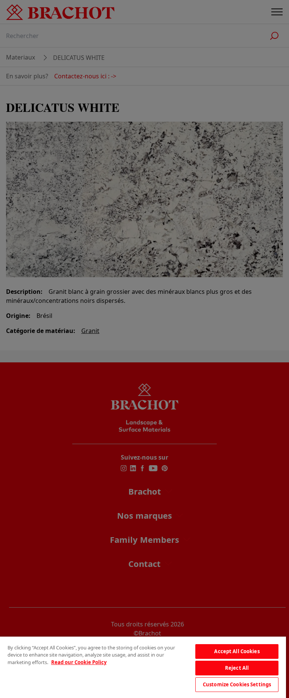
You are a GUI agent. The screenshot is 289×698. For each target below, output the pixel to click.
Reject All (237, 667)
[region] (143, 667)
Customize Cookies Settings (237, 684)
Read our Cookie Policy (78, 662)
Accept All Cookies (236, 651)
